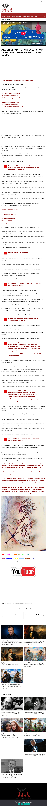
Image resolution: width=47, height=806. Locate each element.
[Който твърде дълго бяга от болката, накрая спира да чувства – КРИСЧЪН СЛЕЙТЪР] (12, 632)
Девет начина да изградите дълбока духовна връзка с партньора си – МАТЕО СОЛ (10, 735)
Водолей (27, 558)
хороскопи (31, 603)
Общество (33, 14)
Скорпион (9, 558)
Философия (13, 14)
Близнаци (14, 554)
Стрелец (15, 558)
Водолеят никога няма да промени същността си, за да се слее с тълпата (14, 616)
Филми (28, 16)
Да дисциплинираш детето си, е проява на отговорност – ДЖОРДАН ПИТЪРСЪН (11, 776)
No (21, 804)
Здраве (43, 14)
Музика (24, 16)
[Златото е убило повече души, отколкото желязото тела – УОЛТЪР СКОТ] (35, 632)
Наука (3, 16)
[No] (45, 802)
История (39, 14)
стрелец (25, 603)
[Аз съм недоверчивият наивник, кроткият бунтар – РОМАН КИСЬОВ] (12, 703)
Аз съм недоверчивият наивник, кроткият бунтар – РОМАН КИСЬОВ (11, 713)
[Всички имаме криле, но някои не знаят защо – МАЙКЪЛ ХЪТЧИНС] (35, 703)
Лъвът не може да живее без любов (32, 615)
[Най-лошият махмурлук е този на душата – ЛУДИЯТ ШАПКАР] (35, 725)
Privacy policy (26, 804)
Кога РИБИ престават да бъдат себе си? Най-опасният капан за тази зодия (34, 664)
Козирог (21, 558)
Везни (3, 558)
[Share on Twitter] (19, 608)
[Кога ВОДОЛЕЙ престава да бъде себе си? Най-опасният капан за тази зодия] (12, 676)
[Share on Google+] (23, 608)
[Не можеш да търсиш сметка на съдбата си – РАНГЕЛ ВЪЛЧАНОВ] (35, 745)
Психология (20, 14)
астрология (7, 603)
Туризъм (13, 16)
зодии (13, 603)
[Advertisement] (23, 68)
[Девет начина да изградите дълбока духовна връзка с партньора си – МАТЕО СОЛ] (12, 725)
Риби (32, 558)
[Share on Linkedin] (30, 608)
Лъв (23, 554)
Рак (19, 554)
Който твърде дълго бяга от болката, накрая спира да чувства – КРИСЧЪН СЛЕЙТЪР (12, 642)
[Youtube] (44, 1)
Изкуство (8, 16)
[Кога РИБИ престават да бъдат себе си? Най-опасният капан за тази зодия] (35, 654)
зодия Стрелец (18, 603)
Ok (18, 804)
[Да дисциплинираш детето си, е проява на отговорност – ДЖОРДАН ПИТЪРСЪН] (12, 766)
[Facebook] (41, 1)
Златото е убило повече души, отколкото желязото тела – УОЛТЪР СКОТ (34, 642)
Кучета (36, 16)
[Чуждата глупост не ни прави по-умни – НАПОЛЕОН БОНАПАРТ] (12, 654)
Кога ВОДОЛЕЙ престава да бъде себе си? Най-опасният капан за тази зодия (11, 686)
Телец (8, 554)
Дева (27, 554)
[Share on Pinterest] (26, 608)
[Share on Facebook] (16, 608)
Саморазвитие (27, 14)
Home (3, 14)
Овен (2, 554)
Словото (8, 14)
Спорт (32, 16)
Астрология (18, 16)
